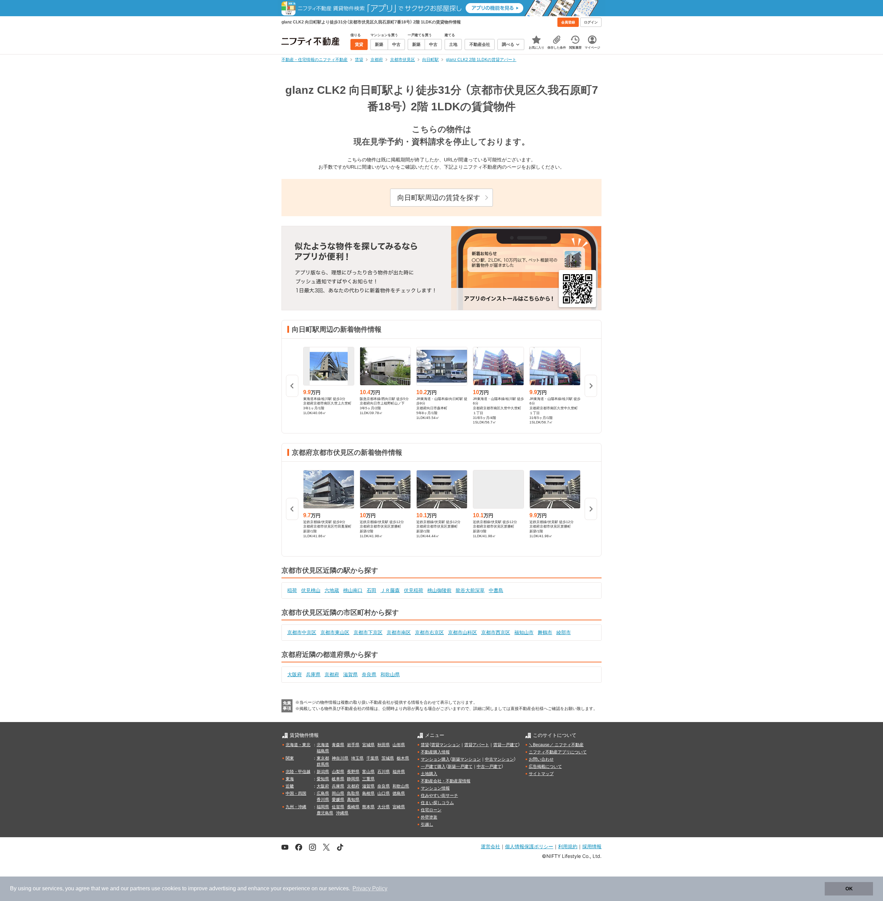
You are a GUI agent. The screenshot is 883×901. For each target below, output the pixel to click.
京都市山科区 (462, 632)
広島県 (323, 793)
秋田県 (383, 744)
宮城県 (368, 744)
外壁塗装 (429, 817)
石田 (371, 590)
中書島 (496, 590)
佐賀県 (338, 806)
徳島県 (399, 793)
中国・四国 (296, 793)
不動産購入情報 (435, 752)
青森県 (338, 744)
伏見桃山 (310, 590)
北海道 (323, 744)
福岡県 (323, 806)
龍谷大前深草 (470, 590)
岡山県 (338, 793)
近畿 (290, 786)
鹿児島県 (325, 813)
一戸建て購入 (433, 766)
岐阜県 (338, 779)
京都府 (332, 674)
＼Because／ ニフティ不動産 (556, 744)
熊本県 (368, 806)
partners (140, 888)
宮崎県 (399, 806)
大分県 (383, 806)
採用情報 (592, 846)
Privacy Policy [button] (370, 888)
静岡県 (353, 779)
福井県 (399, 771)
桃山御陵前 (439, 590)
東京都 (323, 758)
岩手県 (353, 744)
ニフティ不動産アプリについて (558, 752)
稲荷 (292, 590)
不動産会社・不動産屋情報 (445, 781)
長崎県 (353, 806)
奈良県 (369, 674)
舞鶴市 (545, 632)
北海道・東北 (298, 744)
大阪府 (294, 674)
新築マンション (466, 759)
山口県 (383, 793)
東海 (290, 779)
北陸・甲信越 (298, 771)
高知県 (353, 799)
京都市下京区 (368, 632)
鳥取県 (353, 793)
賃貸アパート (476, 744)
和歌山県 (390, 674)
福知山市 (524, 632)
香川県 (323, 799)
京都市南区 (399, 632)
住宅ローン (431, 810)
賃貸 (425, 744)
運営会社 (490, 846)
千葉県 (372, 758)
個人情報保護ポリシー (529, 846)
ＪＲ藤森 (390, 590)
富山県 (368, 771)
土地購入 (429, 773)
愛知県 (323, 779)
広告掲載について (545, 766)
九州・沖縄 (296, 806)
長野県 (353, 771)
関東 (290, 758)
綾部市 (563, 632)
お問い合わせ (541, 759)
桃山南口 (353, 590)
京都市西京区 (495, 632)
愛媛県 (338, 799)
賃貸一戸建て (505, 744)
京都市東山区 (334, 632)
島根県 (368, 793)
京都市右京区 (429, 632)
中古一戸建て (489, 766)
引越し (427, 824)
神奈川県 (340, 758)
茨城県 (387, 758)
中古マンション (499, 759)
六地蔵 (332, 590)
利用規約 (567, 846)
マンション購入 (435, 759)
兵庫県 (313, 674)
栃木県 (403, 758)
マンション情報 (435, 788)
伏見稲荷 (413, 590)
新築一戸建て (460, 766)
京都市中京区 (301, 632)
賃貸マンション (445, 744)
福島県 (323, 751)
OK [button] (849, 888)
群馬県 (323, 764)
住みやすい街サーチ (439, 795)
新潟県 (323, 771)
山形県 (399, 744)
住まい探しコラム (437, 802)
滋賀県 (350, 674)
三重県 (368, 779)
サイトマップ (541, 773)
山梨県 (338, 771)
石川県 (383, 771)
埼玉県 (357, 758)
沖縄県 (342, 813)
